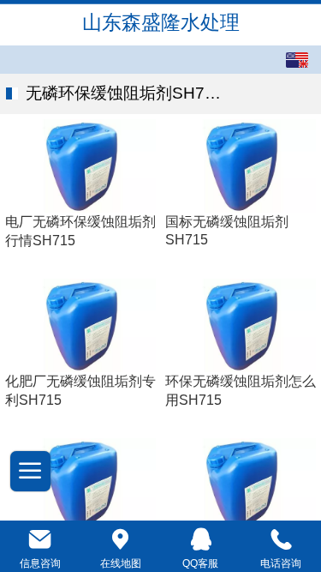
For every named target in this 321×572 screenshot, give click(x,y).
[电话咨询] (281, 539)
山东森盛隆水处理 (161, 22)
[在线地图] (120, 539)
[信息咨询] (40, 539)
